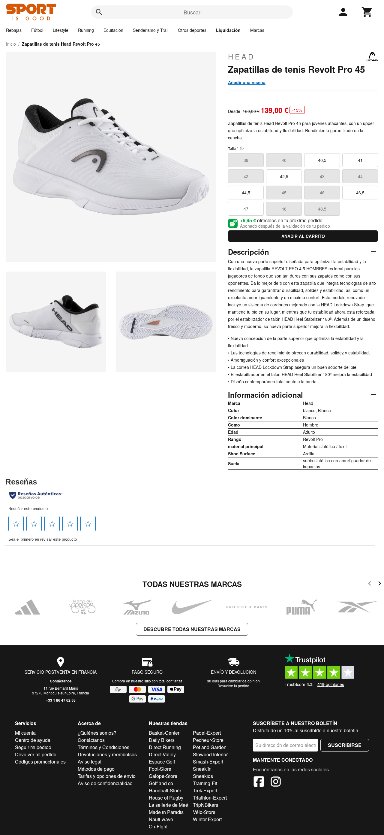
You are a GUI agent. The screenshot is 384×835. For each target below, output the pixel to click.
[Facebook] (259, 782)
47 (246, 209)
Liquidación (228, 30)
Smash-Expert (208, 761)
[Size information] (242, 148)
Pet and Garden (209, 747)
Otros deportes (192, 30)
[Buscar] (99, 12)
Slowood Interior (210, 754)
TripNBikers (205, 804)
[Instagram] (276, 782)
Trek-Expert (205, 790)
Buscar (192, 12)
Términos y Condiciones (103, 747)
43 (322, 176)
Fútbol (37, 30)
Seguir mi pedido (33, 747)
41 (360, 160)
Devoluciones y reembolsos (107, 754)
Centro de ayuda (32, 739)
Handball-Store (165, 790)
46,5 (360, 193)
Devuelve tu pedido (233, 685)
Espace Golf (162, 761)
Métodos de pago (96, 768)
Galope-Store (163, 776)
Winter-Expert (207, 819)
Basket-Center (164, 732)
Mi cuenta (25, 732)
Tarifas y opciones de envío (107, 776)
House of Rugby (166, 797)
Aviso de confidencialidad (105, 783)
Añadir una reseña (247, 82)
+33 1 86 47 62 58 (61, 700)
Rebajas (14, 30)
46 (322, 193)
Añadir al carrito (303, 236)
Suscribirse (345, 745)
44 (360, 176)
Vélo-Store (204, 812)
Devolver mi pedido (35, 754)
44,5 (246, 193)
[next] (379, 584)
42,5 (284, 176)
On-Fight (158, 826)
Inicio (11, 44)
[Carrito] (367, 12)
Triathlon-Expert (210, 797)
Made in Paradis (166, 812)
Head (241, 56)
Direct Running (165, 747)
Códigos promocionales (40, 761)
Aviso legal (89, 761)
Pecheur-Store (208, 739)
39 (246, 160)
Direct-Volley (162, 754)
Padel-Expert (207, 732)
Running (86, 30)
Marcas (257, 30)
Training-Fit (205, 783)
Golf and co (161, 783)
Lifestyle (60, 30)
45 (284, 193)
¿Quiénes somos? (97, 732)
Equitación (113, 30)
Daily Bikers (162, 739)
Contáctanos (61, 681)
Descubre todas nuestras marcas (192, 629)
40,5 (322, 160)
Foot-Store (160, 768)
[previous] (369, 584)
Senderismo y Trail (150, 30)
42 (246, 176)
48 (284, 209)
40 (284, 160)
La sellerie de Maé (168, 804)
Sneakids (203, 776)
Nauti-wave (161, 819)
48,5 (322, 209)
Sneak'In (202, 768)
